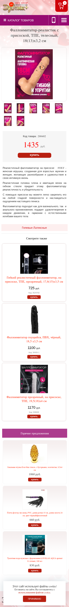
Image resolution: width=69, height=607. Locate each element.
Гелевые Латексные (34, 227)
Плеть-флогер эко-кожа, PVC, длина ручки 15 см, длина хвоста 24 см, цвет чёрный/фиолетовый (34, 514)
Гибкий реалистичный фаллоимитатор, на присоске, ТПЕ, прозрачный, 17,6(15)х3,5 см (34, 279)
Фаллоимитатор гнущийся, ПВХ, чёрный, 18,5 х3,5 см (34, 339)
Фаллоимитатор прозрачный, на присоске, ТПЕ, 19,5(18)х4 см (34, 399)
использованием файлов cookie (34, 592)
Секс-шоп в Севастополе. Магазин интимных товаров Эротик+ (15, 7)
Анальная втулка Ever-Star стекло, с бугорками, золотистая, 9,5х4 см (34, 468)
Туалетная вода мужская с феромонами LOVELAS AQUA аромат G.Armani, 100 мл (34, 559)
